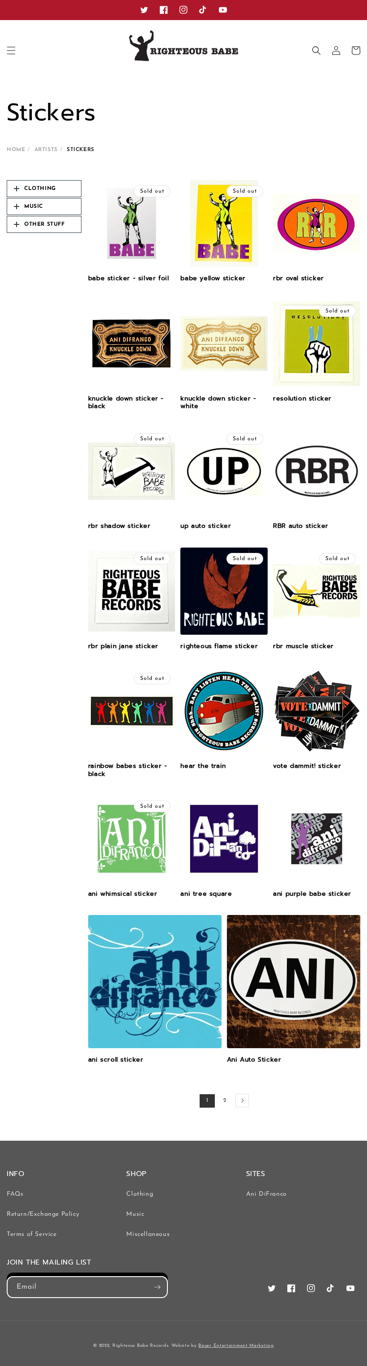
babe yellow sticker (212, 278)
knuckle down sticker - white (218, 402)
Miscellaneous (148, 1234)
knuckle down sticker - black (126, 402)
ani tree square (206, 894)
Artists (46, 149)
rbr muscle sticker (303, 646)
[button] (11, 50)
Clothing (139, 1194)
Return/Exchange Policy (43, 1214)
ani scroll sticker (116, 1060)
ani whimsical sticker (123, 894)
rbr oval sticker (298, 278)
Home (16, 149)
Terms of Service (32, 1234)
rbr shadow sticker (119, 526)
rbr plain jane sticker (123, 646)
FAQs (15, 1194)
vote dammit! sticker (307, 766)
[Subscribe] (157, 1287)
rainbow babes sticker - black (127, 770)
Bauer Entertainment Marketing (235, 1345)
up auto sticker (205, 526)
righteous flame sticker (219, 646)
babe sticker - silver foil (128, 278)
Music (135, 1214)
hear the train (203, 766)
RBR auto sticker (301, 526)
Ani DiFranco (266, 1194)
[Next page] (242, 1100)
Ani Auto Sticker (254, 1060)
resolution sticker (302, 399)
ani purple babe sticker (312, 894)
